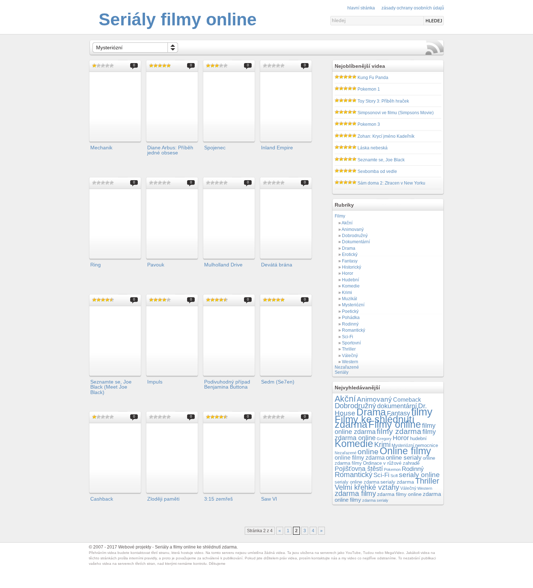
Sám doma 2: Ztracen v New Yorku (391, 183)
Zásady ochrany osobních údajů (412, 8)
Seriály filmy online (178, 19)
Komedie (351, 286)
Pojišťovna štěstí (359, 468)
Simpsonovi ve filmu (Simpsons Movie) (396, 112)
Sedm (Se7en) (277, 382)
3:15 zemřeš (218, 499)
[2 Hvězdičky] (98, 65)
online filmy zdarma (360, 458)
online (368, 451)
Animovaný (353, 229)
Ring (95, 265)
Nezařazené (347, 367)
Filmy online (394, 424)
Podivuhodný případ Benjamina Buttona (227, 384)
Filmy (340, 216)
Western (350, 361)
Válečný (350, 355)
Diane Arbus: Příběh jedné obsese (170, 150)
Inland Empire (277, 147)
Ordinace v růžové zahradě (391, 463)
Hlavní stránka (361, 8)
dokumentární (397, 406)
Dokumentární (356, 241)
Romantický (353, 330)
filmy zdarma (399, 431)
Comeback (407, 400)
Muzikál (349, 298)
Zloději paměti (163, 499)
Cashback (101, 499)
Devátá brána (276, 265)
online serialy (404, 457)
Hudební (350, 279)
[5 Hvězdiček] (112, 65)
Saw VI (269, 499)
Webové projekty (134, 547)
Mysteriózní (109, 47)
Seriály (341, 372)
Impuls (154, 382)
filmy (422, 412)
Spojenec (215, 147)
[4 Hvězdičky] (107, 65)
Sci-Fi (347, 336)
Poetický (350, 311)
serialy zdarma (397, 482)
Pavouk (155, 265)
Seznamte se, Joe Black (381, 159)
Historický (351, 267)
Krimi (347, 292)
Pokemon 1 (369, 89)
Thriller (349, 349)
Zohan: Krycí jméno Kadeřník (386, 136)
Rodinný (350, 324)
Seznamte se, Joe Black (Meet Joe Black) (111, 387)
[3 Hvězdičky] (103, 65)
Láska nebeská (373, 147)
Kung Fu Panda (373, 77)
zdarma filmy (355, 493)
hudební (418, 438)
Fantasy (350, 261)
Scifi (394, 475)
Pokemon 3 (369, 124)
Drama (348, 248)
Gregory (384, 438)
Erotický (350, 254)
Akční (347, 222)
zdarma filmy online (399, 494)
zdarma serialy (375, 500)
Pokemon (392, 469)
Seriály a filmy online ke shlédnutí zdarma (196, 547)
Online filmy (405, 451)
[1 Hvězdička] (94, 65)
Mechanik (101, 147)
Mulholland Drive (223, 265)
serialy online (419, 475)
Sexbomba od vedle (377, 171)
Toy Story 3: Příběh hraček (383, 101)
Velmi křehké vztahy (367, 487)
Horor (347, 273)
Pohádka (351, 317)
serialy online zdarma (357, 482)
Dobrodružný (355, 235)
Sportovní (351, 342)
